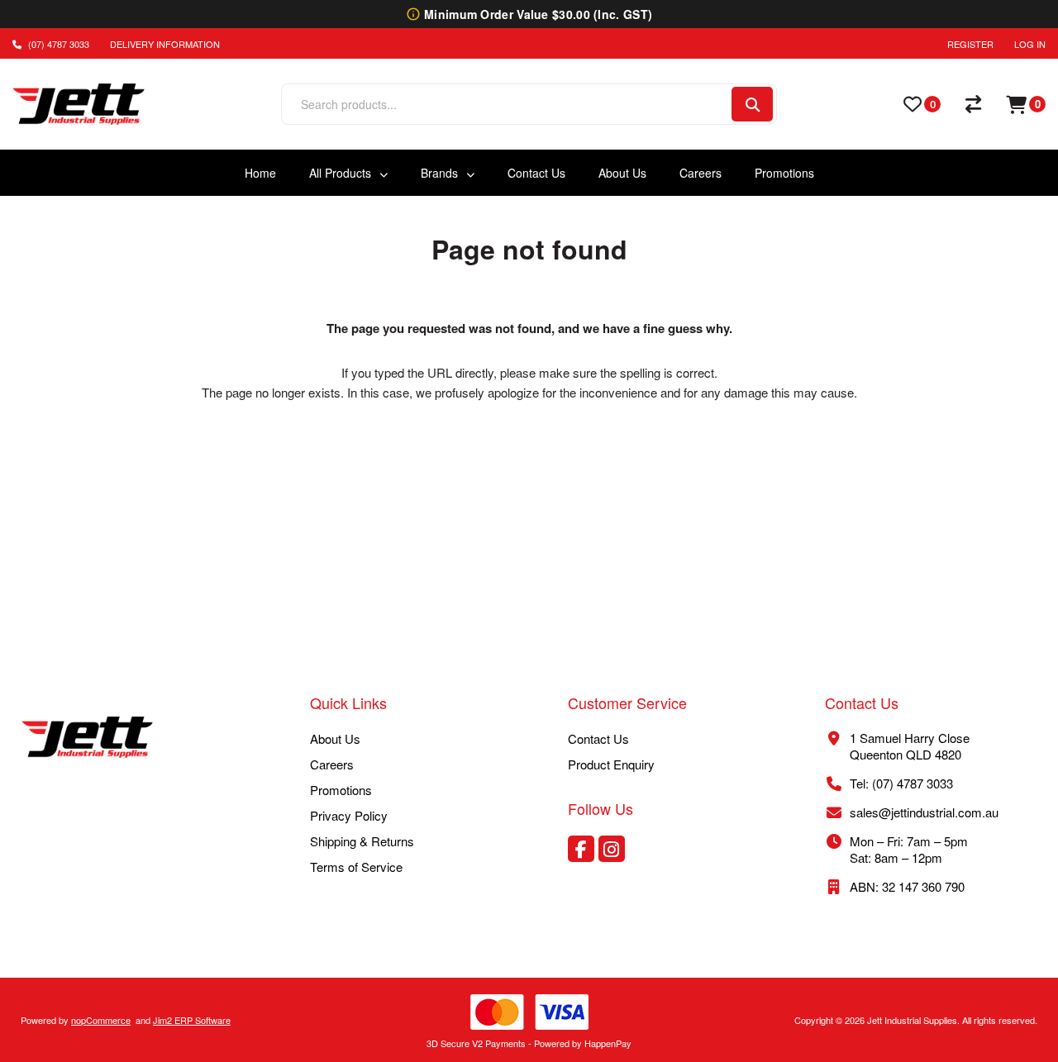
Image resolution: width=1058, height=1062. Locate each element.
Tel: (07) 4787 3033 (901, 783)
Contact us (598, 738)
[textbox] (505, 104)
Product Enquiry (611, 764)
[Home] (87, 739)
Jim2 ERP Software (192, 1019)
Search (752, 104)
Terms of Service (356, 866)
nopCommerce (101, 1019)
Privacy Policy (349, 815)
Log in (1030, 43)
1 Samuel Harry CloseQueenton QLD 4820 (910, 746)
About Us (335, 738)
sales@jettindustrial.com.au (924, 812)
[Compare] (973, 104)
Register (970, 43)
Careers (332, 764)
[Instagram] (611, 849)
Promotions (341, 789)
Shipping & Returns (362, 841)
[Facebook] (581, 849)
